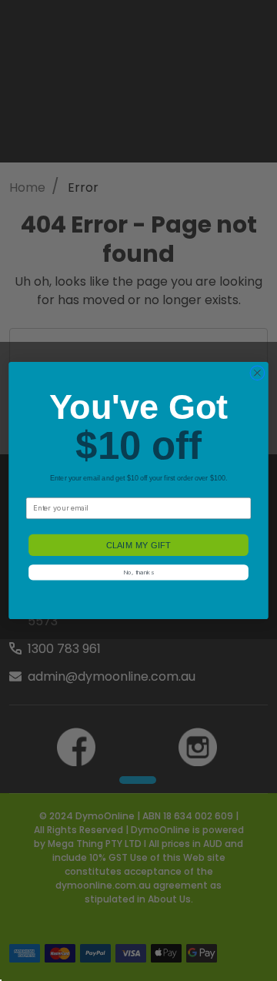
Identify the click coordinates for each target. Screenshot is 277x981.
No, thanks (138, 572)
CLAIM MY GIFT (138, 545)
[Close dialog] (257, 372)
